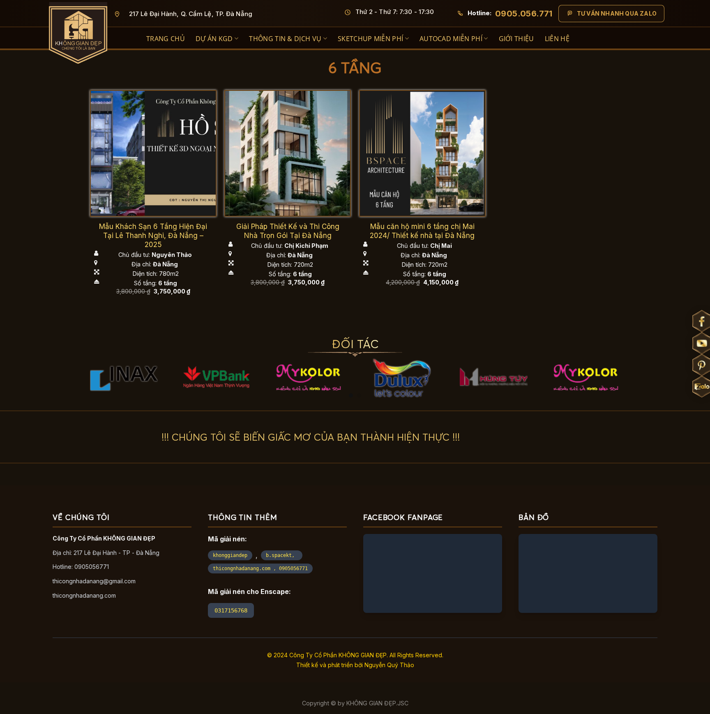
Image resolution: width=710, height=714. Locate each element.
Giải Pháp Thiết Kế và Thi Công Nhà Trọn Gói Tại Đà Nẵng (287, 231)
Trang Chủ (165, 38)
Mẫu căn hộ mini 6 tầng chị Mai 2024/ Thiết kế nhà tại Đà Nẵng (422, 231)
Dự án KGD (214, 38)
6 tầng (167, 283)
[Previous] (99, 350)
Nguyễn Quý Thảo (389, 664)
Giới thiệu (516, 38)
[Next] (611, 350)
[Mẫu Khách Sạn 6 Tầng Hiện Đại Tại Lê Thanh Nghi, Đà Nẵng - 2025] (153, 153)
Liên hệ (557, 38)
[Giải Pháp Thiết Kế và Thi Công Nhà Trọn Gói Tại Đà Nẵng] (287, 153)
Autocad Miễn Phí (451, 38)
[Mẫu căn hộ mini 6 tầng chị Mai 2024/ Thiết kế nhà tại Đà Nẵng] (422, 153)
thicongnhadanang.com (84, 595)
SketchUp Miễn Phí (370, 38)
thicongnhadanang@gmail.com (94, 581)
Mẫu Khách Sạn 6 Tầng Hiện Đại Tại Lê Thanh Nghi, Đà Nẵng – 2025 (153, 235)
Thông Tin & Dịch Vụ (285, 38)
